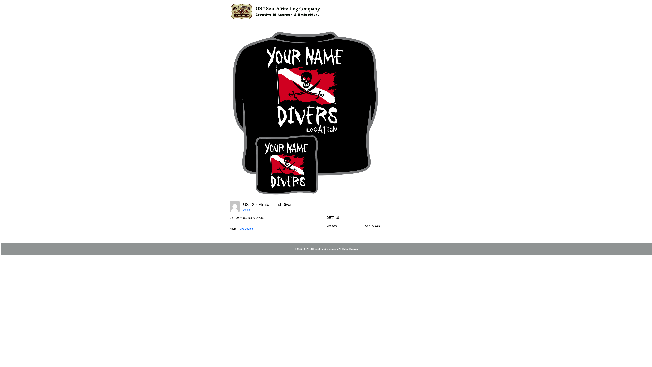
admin (246, 209)
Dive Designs (246, 228)
